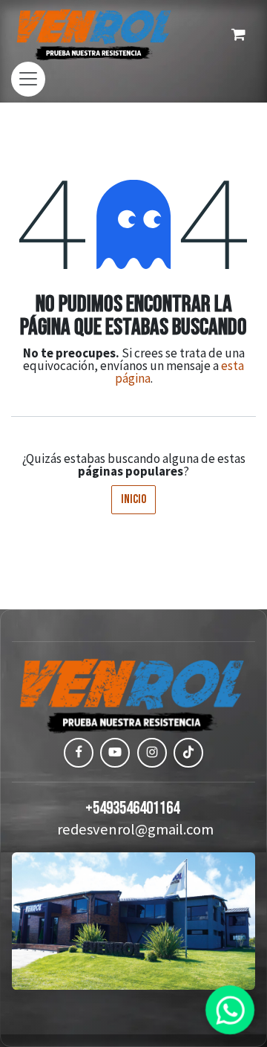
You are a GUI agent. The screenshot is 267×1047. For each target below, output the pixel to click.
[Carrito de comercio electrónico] (238, 34)
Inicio (133, 499)
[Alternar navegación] (28, 79)
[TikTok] (188, 753)
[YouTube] (115, 753)
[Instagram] (152, 753)
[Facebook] (78, 753)
